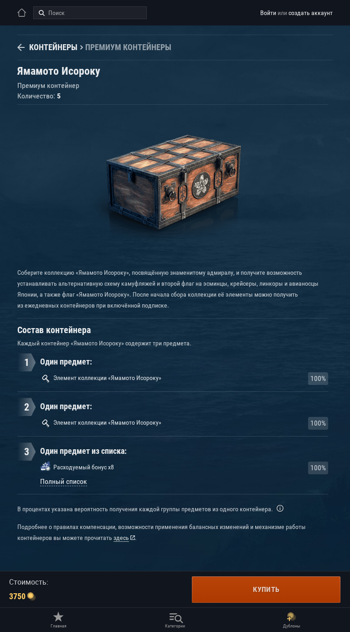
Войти (268, 12)
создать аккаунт (310, 12)
